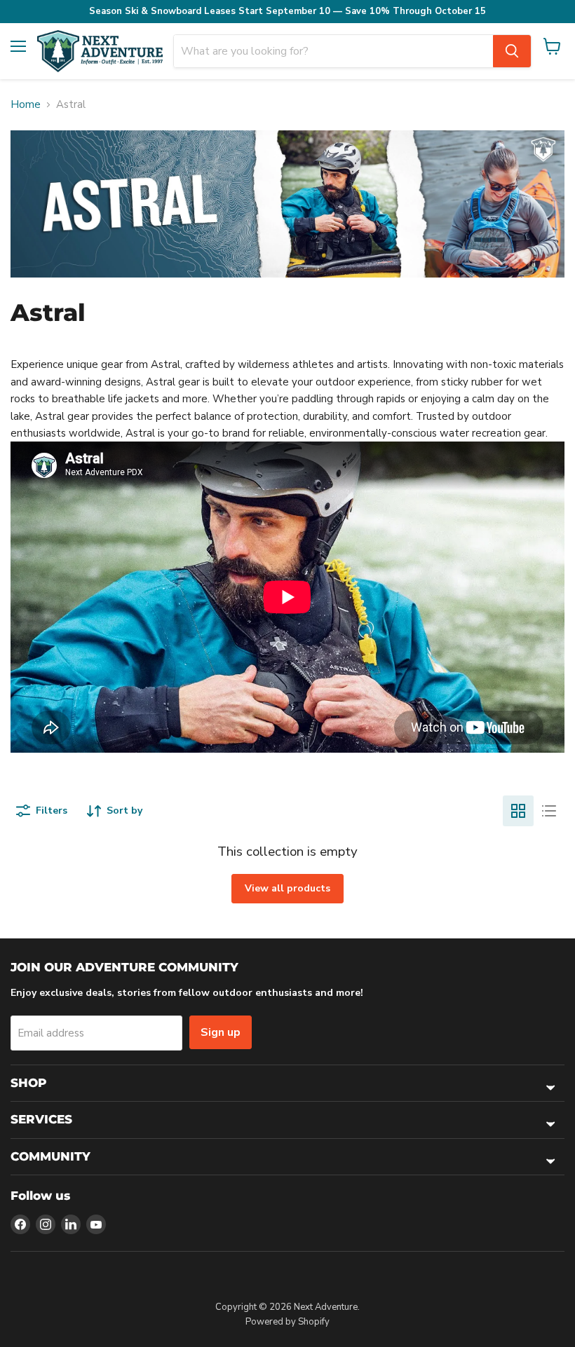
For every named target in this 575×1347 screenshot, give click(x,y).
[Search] (512, 51)
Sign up (221, 1032)
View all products (287, 888)
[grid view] (518, 810)
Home (26, 105)
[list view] (549, 810)
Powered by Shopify (287, 1321)
